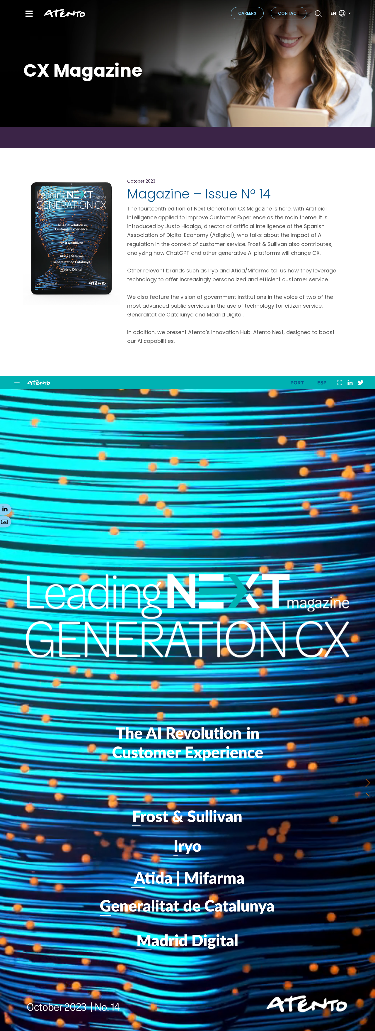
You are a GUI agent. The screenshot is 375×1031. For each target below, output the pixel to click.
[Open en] (349, 13)
